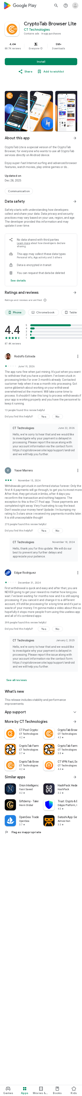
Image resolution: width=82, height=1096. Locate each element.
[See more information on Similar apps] (75, 777)
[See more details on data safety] (18, 280)
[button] (41, 48)
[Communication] (19, 191)
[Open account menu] (75, 5)
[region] (41, 46)
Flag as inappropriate (23, 832)
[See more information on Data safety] (75, 201)
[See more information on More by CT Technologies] (75, 721)
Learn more (23, 243)
